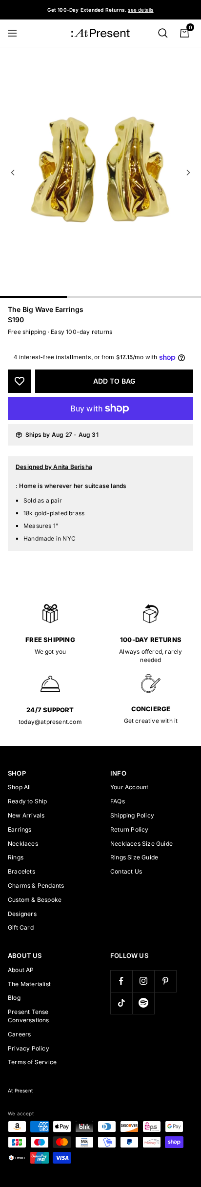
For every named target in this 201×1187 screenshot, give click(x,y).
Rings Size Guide (134, 857)
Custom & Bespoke (34, 899)
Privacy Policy (28, 1048)
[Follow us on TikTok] (121, 1003)
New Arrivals (26, 815)
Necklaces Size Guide (141, 843)
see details (140, 10)
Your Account (129, 787)
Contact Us (126, 871)
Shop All (19, 787)
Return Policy (129, 829)
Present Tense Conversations (28, 1016)
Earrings (20, 829)
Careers (19, 1034)
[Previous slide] (13, 172)
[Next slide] (188, 172)
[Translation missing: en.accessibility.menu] (16, 33)
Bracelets (21, 871)
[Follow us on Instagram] (143, 981)
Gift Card (21, 927)
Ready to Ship (27, 801)
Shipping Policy (132, 815)
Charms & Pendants (36, 885)
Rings (15, 857)
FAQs (117, 801)
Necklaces (23, 843)
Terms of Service (32, 1062)
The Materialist (29, 984)
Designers (22, 913)
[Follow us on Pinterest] (165, 981)
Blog (14, 997)
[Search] (163, 33)
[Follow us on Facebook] (121, 981)
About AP (21, 969)
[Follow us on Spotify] (143, 1003)
